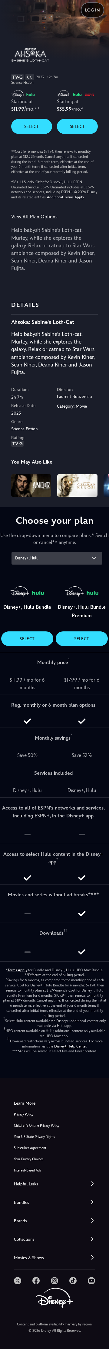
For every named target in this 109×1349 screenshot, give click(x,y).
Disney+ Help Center (70, 1046)
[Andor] (31, 485)
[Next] (98, 484)
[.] (17, 1280)
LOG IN (92, 10)
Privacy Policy (23, 1114)
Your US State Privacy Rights (34, 1137)
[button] (54, 1184)
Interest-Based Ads (27, 1170)
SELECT (31, 126)
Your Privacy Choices (28, 1159)
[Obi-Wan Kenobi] (77, 485)
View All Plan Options (34, 217)
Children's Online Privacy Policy (36, 1126)
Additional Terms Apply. (65, 197)
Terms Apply (17, 970)
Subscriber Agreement (30, 1148)
